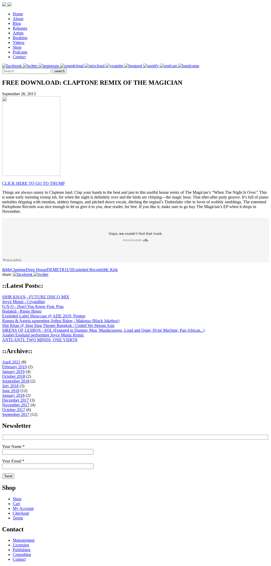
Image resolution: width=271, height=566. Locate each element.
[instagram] (49, 66)
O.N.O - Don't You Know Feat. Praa (33, 306)
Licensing (21, 545)
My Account (23, 508)
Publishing (21, 549)
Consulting (22, 554)
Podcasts (20, 52)
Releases (20, 28)
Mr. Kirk (110, 269)
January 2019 (13, 371)
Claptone (18, 269)
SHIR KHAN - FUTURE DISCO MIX (35, 297)
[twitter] (31, 66)
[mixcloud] (95, 66)
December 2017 (15, 400)
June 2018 (10, 390)
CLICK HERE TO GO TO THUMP (33, 183)
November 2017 (15, 405)
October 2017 (13, 409)
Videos (18, 42)
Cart (16, 503)
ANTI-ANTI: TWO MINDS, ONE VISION (40, 340)
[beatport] (133, 66)
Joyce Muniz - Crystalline (23, 301)
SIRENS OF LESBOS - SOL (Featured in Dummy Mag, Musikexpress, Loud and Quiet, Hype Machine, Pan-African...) (103, 330)
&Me (6, 269)
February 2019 (14, 367)
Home (18, 14)
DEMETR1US (59, 269)
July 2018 (10, 386)
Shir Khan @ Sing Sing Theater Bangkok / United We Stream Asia (58, 325)
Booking (20, 37)
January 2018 (13, 395)
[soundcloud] (72, 66)
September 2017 (15, 414)
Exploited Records (87, 269)
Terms (18, 518)
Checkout (21, 513)
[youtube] (115, 66)
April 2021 (11, 362)
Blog (17, 23)
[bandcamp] (188, 66)
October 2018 (13, 376)
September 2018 (15, 381)
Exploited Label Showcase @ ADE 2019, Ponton (43, 316)
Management (23, 540)
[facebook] (12, 66)
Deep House (36, 269)
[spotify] (151, 66)
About (18, 18)
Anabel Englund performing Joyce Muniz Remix (43, 335)
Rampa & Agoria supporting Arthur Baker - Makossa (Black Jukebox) (60, 320)
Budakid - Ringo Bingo (22, 311)
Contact (19, 57)
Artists (18, 33)
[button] (59, 71)
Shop (17, 47)
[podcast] (169, 66)
